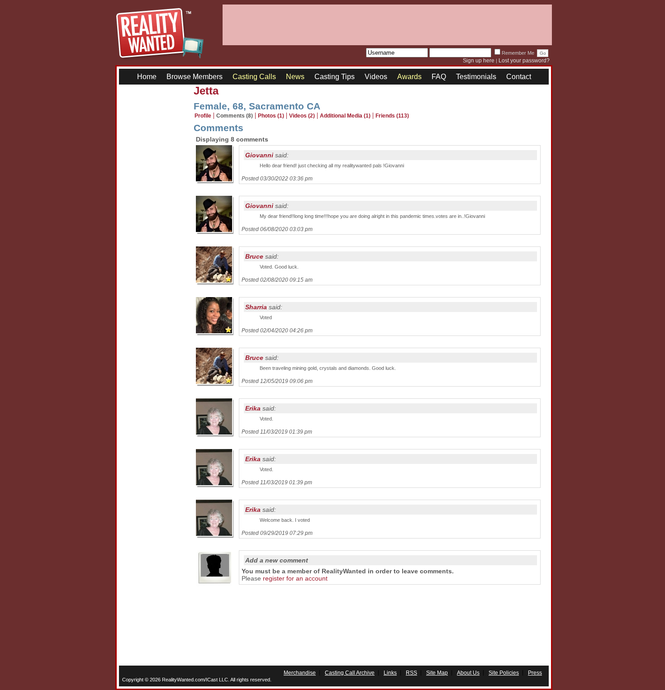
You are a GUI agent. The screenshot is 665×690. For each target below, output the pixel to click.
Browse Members (194, 76)
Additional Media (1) (345, 116)
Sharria (256, 307)
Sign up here (478, 60)
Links (390, 673)
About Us (468, 673)
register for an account (295, 578)
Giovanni (259, 155)
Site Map (437, 673)
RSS (411, 673)
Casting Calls (254, 76)
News (295, 76)
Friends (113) (392, 116)
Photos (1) (271, 116)
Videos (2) (302, 116)
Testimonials (476, 76)
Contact (518, 76)
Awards (409, 76)
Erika (253, 408)
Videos (376, 76)
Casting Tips (334, 76)
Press (535, 673)
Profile (203, 116)
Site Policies (504, 673)
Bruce (254, 256)
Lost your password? (524, 60)
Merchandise (300, 673)
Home (147, 76)
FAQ (439, 76)
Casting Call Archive (350, 673)
